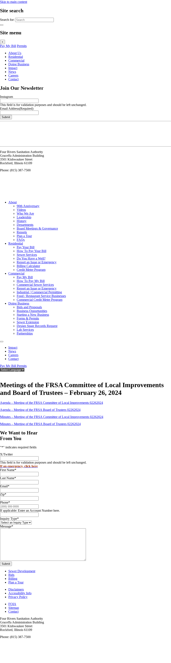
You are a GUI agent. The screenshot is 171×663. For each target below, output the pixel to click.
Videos (21, 209)
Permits (22, 46)
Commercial (16, 60)
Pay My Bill (8, 46)
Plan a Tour (24, 236)
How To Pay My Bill (31, 281)
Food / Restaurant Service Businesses (41, 296)
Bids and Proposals (29, 307)
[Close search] (1, 25)
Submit (6, 117)
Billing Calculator (28, 266)
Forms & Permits (28, 318)
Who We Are (25, 213)
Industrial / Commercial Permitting (39, 292)
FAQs (21, 239)
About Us (14, 53)
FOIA (12, 604)
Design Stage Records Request (37, 326)
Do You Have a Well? (31, 258)
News (12, 71)
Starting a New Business (33, 314)
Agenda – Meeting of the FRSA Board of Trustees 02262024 (40, 410)
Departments (25, 224)
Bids (11, 575)
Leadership (24, 217)
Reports (22, 232)
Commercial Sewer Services (35, 284)
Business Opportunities (32, 311)
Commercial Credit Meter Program (39, 299)
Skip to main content (13, 2)
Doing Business (18, 64)
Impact (12, 68)
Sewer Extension (28, 322)
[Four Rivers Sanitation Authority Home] (10, 142)
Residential (15, 56)
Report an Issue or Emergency (37, 262)
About (12, 202)
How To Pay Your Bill (31, 251)
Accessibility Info (19, 593)
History (21, 221)
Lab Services (25, 329)
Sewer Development (21, 571)
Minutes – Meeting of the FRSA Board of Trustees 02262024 (40, 424)
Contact (13, 79)
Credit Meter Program (31, 269)
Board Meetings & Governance (37, 228)
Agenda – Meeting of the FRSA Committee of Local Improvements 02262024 (51, 402)
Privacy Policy (18, 597)
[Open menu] (1, 341)
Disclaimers (16, 589)
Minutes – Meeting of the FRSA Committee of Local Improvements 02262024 (51, 417)
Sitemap (13, 608)
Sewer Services (27, 254)
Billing (12, 578)
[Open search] (2, 374)
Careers (13, 75)
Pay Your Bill (25, 247)
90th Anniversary (28, 206)
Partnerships (25, 333)
